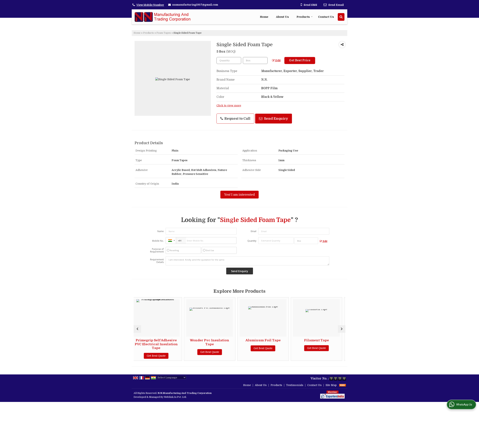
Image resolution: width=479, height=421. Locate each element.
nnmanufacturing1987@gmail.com (195, 4)
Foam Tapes (163, 33)
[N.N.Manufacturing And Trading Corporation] (163, 17)
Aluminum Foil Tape (222, 340)
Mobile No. (158, 240)
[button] (150, 4)
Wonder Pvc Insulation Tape (168, 342)
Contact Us (326, 17)
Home (264, 17)
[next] (341, 329)
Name (160, 231)
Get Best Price (299, 60)
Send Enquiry (275, 118)
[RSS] (342, 385)
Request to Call (237, 118)
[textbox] (255, 60)
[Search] (341, 17)
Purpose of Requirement (157, 250)
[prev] (137, 329)
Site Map (331, 385)
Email (253, 231)
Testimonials (294, 385)
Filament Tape (275, 340)
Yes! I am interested (239, 194)
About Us (282, 17)
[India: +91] (171, 240)
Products (303, 17)
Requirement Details (157, 261)
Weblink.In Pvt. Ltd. (175, 397)
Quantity (251, 240)
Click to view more (228, 105)
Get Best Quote (168, 351)
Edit (278, 60)
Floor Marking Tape (329, 340)
